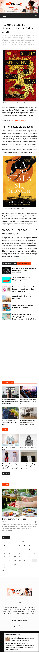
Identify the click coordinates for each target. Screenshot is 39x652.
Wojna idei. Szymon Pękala (18, 121)
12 (15, 557)
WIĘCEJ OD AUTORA (24, 263)
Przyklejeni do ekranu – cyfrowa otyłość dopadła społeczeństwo (10, 401)
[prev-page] (3, 324)
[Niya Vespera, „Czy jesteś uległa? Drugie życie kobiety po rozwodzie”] (6, 270)
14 (24, 557)
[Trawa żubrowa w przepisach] (19, 503)
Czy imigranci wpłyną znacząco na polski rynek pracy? (10, 422)
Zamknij (37, 633)
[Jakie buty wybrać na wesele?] (10, 440)
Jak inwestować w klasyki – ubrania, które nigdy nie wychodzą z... (28, 466)
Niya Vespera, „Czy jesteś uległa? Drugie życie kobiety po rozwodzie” (24, 270)
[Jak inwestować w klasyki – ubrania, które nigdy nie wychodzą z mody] (28, 456)
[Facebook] (14, 626)
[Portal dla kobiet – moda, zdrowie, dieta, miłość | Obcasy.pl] (19, 6)
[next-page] (6, 324)
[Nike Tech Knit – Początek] (28, 440)
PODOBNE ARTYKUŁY (9, 263)
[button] (4, 15)
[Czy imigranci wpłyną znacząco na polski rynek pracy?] (10, 413)
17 (4, 560)
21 (24, 560)
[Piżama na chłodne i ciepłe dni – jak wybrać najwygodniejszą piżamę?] (10, 456)
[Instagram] (19, 626)
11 (10, 557)
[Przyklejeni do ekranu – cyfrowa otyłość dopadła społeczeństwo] (10, 392)
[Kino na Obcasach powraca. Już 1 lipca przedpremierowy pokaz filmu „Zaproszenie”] (6, 289)
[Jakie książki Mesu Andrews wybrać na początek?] (6, 307)
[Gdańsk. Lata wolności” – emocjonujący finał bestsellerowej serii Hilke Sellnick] (6, 316)
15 (29, 557)
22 (29, 560)
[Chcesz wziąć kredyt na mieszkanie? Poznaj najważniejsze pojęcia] (28, 413)
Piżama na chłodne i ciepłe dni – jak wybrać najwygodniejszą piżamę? (10, 466)
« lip (3, 571)
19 (15, 560)
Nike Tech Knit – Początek (28, 447)
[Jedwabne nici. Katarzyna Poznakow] (6, 298)
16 (34, 557)
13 (20, 557)
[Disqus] (19, 354)
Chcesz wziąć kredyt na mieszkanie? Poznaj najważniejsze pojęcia (27, 422)
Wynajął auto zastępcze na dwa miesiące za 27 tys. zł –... (28, 401)
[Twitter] (24, 626)
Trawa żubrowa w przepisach (14, 519)
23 (34, 560)
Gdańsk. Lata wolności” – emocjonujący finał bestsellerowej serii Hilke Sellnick (24, 317)
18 (10, 560)
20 (20, 560)
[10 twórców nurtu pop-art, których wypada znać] (6, 280)
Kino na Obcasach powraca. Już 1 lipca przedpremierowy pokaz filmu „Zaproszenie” (24, 289)
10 (4, 557)
